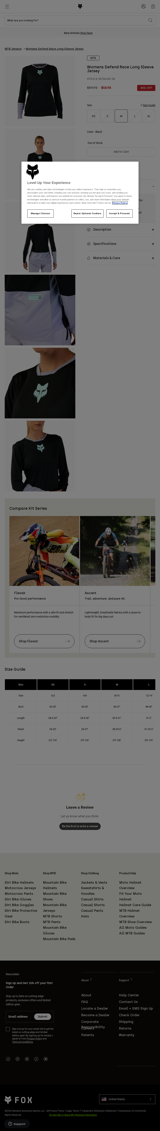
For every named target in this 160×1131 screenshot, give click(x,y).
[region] (80, 193)
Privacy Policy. (120, 202)
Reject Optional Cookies (87, 213)
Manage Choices (40, 213)
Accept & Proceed (119, 213)
